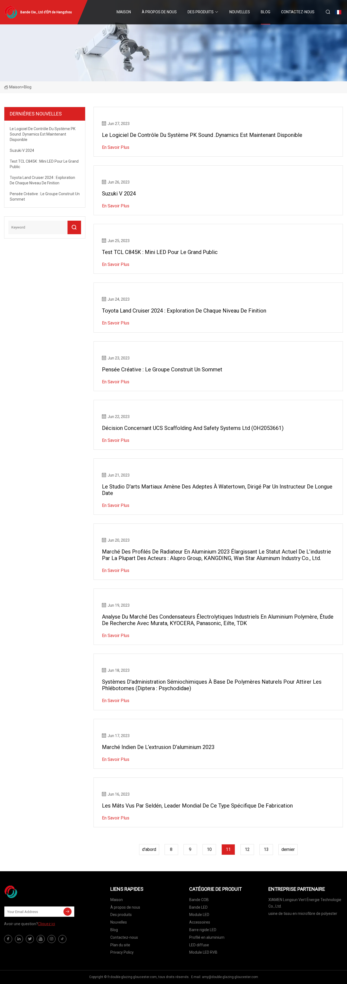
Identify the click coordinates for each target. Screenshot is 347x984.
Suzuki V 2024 (119, 193)
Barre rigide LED (202, 930)
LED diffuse (199, 945)
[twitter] (30, 939)
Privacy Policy (122, 952)
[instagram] (51, 939)
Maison (124, 12)
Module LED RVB (203, 952)
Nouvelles (239, 12)
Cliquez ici (46, 924)
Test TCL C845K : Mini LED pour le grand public (160, 252)
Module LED (199, 914)
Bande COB (199, 900)
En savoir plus (115, 147)
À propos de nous (159, 12)
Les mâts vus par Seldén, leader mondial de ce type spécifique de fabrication (197, 805)
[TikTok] (62, 939)
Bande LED (198, 907)
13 (266, 849)
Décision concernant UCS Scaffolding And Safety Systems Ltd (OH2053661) (193, 428)
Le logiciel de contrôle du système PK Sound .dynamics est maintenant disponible (202, 135)
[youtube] (41, 939)
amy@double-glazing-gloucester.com (230, 977)
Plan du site (120, 945)
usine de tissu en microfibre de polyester (302, 913)
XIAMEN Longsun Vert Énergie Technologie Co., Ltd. (304, 903)
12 (247, 849)
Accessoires (199, 922)
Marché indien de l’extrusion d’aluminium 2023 (158, 747)
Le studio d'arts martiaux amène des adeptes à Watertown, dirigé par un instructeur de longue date (217, 489)
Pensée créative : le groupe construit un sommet (162, 369)
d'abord (149, 849)
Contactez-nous (297, 12)
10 (209, 849)
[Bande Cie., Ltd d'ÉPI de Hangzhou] (31, 892)
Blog (265, 12)
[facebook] (8, 939)
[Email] (67, 912)
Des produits (201, 12)
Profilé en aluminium (206, 937)
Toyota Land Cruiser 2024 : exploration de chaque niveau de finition (184, 310)
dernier (288, 849)
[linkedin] (19, 939)
